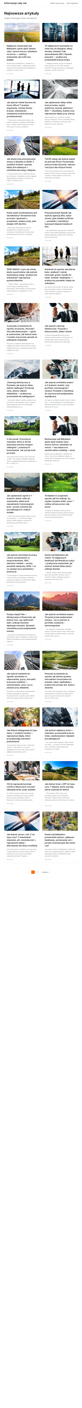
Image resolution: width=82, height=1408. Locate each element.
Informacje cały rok (15, 3)
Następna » (45, 872)
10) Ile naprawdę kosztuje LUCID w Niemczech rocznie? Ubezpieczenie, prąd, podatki (21, 787)
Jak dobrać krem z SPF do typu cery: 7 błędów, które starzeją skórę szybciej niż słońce (60, 787)
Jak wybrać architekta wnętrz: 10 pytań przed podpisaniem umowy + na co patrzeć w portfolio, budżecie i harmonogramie (59, 620)
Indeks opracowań (57, 3)
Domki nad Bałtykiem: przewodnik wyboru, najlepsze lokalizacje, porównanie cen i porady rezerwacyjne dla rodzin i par (60, 840)
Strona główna (72, 3)
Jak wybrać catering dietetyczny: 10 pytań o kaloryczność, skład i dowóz (58, 329)
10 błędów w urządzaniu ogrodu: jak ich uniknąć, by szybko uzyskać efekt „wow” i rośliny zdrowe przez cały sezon (59, 501)
